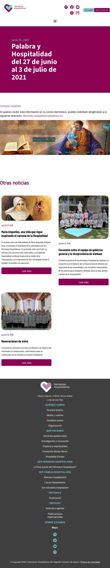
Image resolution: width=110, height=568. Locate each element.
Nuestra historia (55, 410)
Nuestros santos (55, 420)
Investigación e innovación (55, 441)
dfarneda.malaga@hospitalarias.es (43, 115)
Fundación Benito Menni (55, 451)
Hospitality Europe (55, 456)
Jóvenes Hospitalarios (55, 477)
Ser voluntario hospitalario (55, 487)
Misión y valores (55, 415)
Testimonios (55, 498)
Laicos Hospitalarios (55, 482)
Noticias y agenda (55, 508)
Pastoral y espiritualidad (55, 446)
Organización (55, 425)
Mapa (55, 527)
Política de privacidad (90, 562)
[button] (55, 21)
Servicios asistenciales (55, 436)
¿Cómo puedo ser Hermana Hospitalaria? (55, 467)
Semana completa (10, 106)
